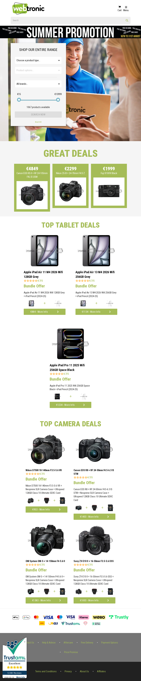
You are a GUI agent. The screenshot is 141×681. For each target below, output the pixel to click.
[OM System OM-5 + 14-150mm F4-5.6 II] (46, 555)
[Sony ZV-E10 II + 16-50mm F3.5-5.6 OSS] (94, 555)
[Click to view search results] (127, 21)
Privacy (68, 671)
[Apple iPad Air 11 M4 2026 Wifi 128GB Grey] (44, 265)
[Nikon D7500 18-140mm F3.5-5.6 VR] (46, 464)
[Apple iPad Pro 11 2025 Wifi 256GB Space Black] (70, 358)
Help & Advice (49, 642)
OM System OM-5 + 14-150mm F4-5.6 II (45, 561)
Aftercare (68, 642)
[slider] (19, 100)
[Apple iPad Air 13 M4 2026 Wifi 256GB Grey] (96, 265)
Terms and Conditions (46, 671)
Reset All (38, 122)
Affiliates (101, 671)
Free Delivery (87, 642)
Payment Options (109, 642)
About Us (84, 671)
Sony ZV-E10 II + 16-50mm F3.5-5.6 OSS (94, 561)
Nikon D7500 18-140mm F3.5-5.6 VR (44, 470)
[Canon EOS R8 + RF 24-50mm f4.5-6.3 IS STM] (94, 464)
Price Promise (71, 652)
